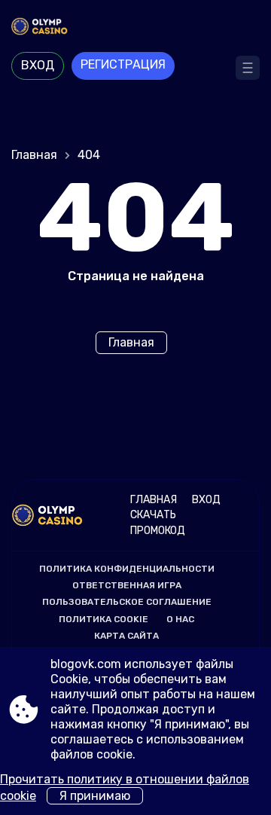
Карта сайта (126, 635)
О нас (180, 619)
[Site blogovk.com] (135, 27)
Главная (34, 155)
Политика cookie (103, 619)
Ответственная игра (126, 585)
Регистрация (123, 64)
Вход (37, 65)
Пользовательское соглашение (127, 602)
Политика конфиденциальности (127, 568)
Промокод (157, 530)
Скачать (153, 514)
